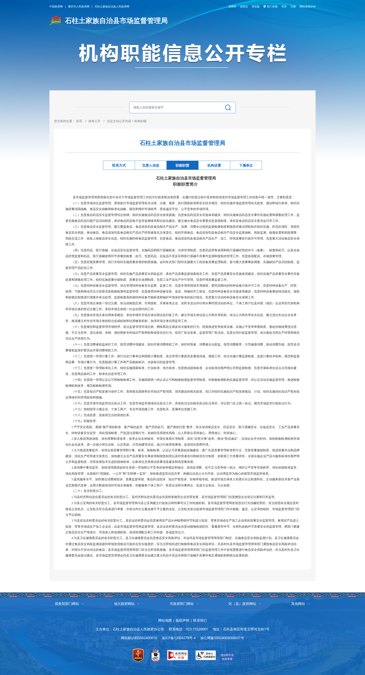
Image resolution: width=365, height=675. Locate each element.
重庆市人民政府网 (78, 6)
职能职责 (182, 165)
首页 (79, 121)
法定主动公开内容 (119, 121)
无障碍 (232, 6)
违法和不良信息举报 (227, 657)
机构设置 (214, 165)
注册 (293, 6)
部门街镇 (272, 6)
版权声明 (182, 620)
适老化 (244, 6)
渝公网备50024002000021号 (222, 637)
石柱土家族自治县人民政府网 (112, 6)
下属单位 (246, 165)
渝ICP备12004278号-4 (179, 637)
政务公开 (94, 121)
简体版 (256, 6)
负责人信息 (150, 165)
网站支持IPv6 (308, 6)
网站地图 (165, 620)
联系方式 (119, 165)
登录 (284, 6)
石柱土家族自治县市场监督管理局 (116, 20)
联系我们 (200, 620)
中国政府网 (56, 6)
